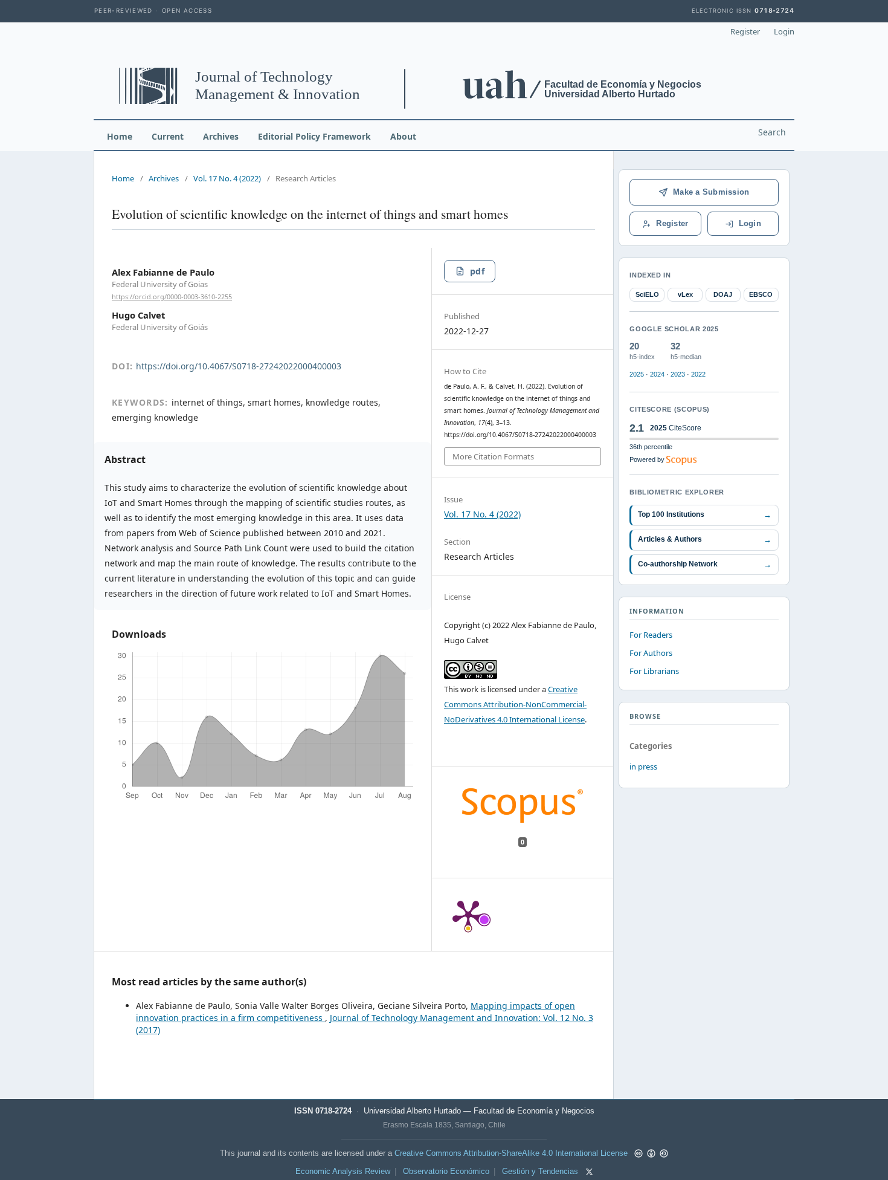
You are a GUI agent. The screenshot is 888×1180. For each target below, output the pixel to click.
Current (168, 136)
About (403, 136)
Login (784, 31)
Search (772, 132)
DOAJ (722, 294)
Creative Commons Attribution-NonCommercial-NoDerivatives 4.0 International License (515, 704)
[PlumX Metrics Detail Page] (468, 914)
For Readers (650, 634)
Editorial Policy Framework (314, 136)
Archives (221, 136)
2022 (698, 374)
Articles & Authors (704, 539)
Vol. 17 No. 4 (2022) (227, 178)
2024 (657, 374)
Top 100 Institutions (704, 514)
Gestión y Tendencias (540, 1171)
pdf (477, 271)
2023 (678, 374)
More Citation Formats (493, 456)
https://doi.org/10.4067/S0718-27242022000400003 (238, 366)
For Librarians (654, 671)
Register (745, 31)
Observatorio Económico (446, 1171)
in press (643, 766)
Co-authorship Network (704, 564)
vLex (685, 294)
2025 (636, 374)
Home (119, 136)
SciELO (647, 294)
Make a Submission (711, 191)
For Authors (650, 652)
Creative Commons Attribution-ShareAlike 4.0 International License (511, 1153)
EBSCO (761, 294)
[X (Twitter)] (589, 1172)
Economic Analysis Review (342, 1171)
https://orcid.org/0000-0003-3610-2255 (172, 296)
